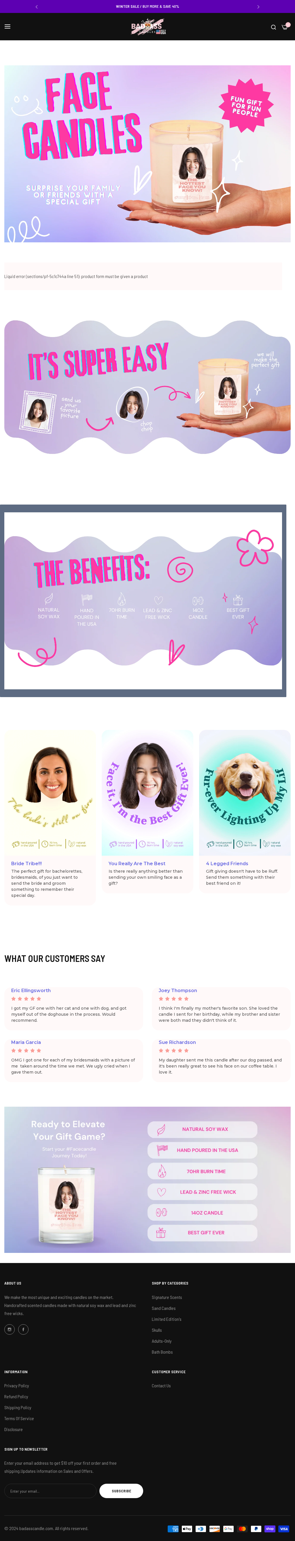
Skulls (157, 1330)
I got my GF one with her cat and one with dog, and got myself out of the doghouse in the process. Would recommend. (68, 1014)
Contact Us (161, 1385)
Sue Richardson (177, 1042)
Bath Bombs (162, 1351)
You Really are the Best (137, 863)
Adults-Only (162, 1341)
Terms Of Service (19, 1418)
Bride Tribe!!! (26, 863)
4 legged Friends (227, 863)
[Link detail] (9, 1329)
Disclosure (13, 1429)
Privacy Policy (16, 1385)
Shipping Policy (17, 1407)
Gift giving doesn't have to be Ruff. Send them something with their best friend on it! (242, 877)
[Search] (273, 27)
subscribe (121, 1490)
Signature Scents (167, 1297)
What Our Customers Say (54, 958)
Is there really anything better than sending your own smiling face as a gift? (146, 877)
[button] (36, 6)
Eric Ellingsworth (31, 990)
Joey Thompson (178, 990)
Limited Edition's (166, 1319)
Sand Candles (164, 1308)
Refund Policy (16, 1396)
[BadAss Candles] (147, 26)
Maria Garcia (26, 1042)
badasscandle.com (36, 1528)
